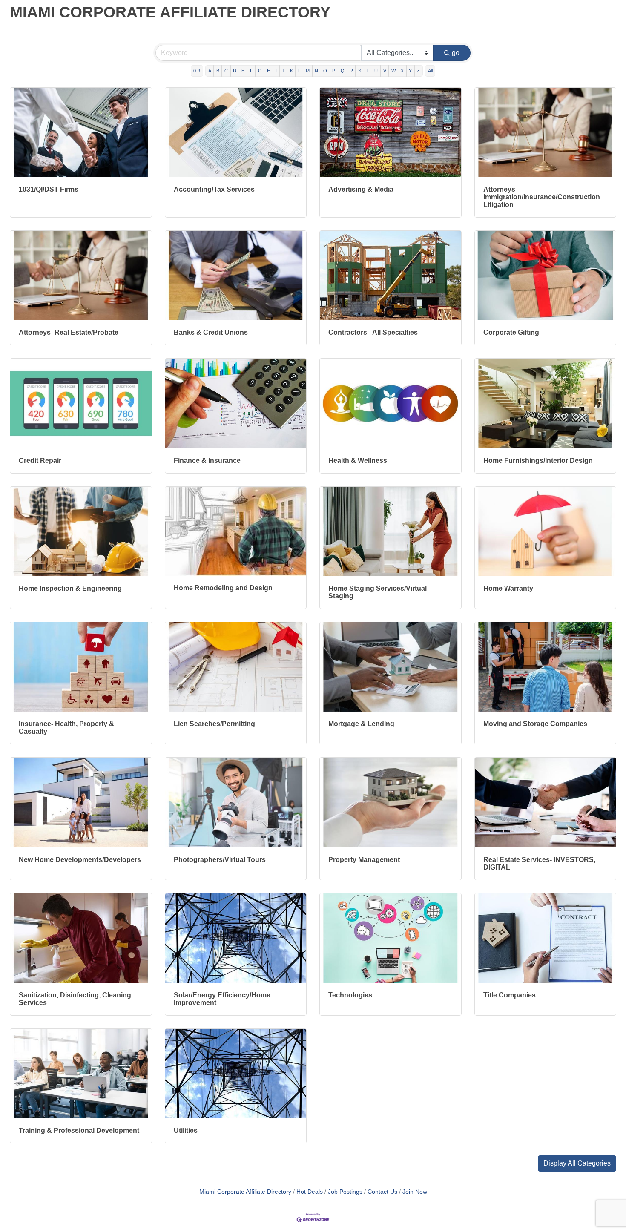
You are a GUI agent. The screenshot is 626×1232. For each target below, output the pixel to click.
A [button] (209, 70)
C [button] (226, 70)
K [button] (291, 70)
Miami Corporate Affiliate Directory (245, 1192)
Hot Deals (309, 1192)
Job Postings (345, 1192)
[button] (577, 1163)
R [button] (351, 70)
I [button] (276, 70)
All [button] (430, 70)
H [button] (268, 70)
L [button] (299, 70)
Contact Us (382, 1192)
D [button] (234, 70)
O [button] (325, 70)
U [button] (376, 70)
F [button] (251, 70)
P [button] (333, 70)
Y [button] (410, 70)
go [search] (455, 52)
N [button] (316, 70)
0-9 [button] (196, 70)
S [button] (359, 70)
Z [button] (418, 70)
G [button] (260, 70)
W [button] (393, 70)
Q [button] (343, 70)
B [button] (217, 70)
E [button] (242, 70)
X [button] (402, 70)
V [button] (384, 70)
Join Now (414, 1192)
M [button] (308, 70)
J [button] (283, 70)
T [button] (367, 70)
